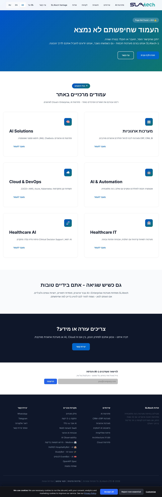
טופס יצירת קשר (20, 428)
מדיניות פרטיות (74, 481)
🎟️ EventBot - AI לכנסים (65, 456)
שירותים (107, 5)
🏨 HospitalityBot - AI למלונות (62, 447)
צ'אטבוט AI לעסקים (101, 428)
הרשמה (50, 381)
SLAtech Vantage (59, 5)
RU (10, 5)
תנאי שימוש (61, 481)
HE (23, 5)
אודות (74, 5)
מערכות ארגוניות (103, 423)
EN (16, 5)
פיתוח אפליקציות (103, 433)
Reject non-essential (131, 491)
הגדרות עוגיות (48, 481)
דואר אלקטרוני (21, 423)
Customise (151, 491)
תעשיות (96, 5)
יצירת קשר (81, 346)
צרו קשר (42, 5)
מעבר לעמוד (100, 146)
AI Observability (69, 437)
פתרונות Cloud (103, 442)
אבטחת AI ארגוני (69, 433)
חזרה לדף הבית (148, 55)
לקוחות (84, 5)
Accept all (109, 491)
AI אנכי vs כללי (70, 423)
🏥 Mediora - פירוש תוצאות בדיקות (61, 442)
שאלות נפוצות (71, 466)
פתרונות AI (119, 5)
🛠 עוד (30, 5)
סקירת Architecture (101, 437)
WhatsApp (22, 413)
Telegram (22, 418)
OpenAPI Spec (70, 461)
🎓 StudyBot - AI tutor (66, 452)
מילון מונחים (71, 413)
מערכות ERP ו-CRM (101, 418)
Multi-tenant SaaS (68, 428)
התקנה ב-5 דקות (69, 418)
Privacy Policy (90, 493)
